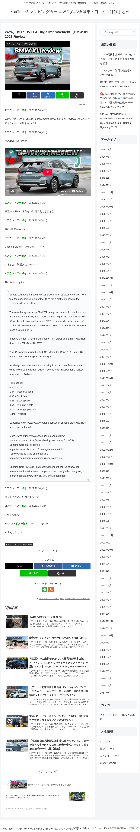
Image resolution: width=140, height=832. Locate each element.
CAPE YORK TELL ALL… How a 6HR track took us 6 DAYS (118, 84)
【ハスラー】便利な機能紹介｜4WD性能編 (117, 72)
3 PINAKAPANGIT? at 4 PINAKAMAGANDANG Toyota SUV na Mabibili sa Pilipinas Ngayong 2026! (116, 121)
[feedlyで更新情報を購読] (44, 589)
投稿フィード (107, 748)
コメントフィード (110, 755)
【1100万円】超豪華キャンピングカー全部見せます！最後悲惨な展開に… (117, 59)
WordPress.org (108, 763)
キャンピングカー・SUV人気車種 (20, 544)
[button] (77, 95)
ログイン (105, 741)
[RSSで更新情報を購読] (51, 589)
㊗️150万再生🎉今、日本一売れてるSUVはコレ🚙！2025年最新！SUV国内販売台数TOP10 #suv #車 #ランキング (117, 100)
